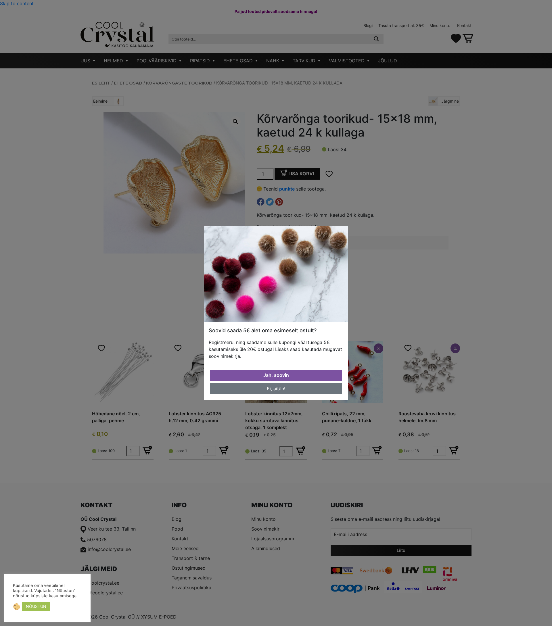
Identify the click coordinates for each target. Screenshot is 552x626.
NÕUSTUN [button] (36, 606)
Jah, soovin (276, 375)
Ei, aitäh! (276, 388)
